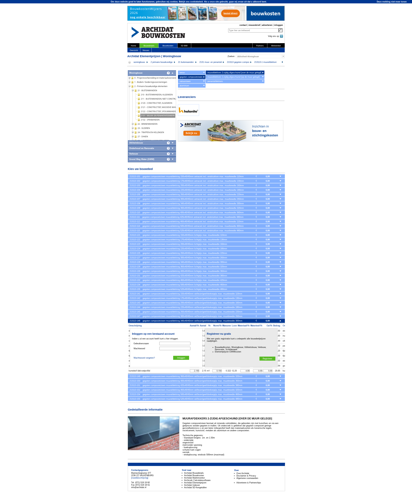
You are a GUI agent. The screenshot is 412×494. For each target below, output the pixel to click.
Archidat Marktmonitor (194, 478)
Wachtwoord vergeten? (144, 358)
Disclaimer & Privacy (246, 476)
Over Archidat (242, 473)
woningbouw (139, 62)
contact (243, 25)
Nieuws (146, 50)
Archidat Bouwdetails (194, 473)
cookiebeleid (196, 1)
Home (133, 46)
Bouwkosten (168, 46)
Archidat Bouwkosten (194, 475)
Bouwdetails (149, 46)
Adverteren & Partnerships (248, 482)
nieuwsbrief (254, 25)
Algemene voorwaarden (247, 478)
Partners (260, 46)
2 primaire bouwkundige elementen (167, 62)
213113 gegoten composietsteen (242, 62)
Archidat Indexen (192, 485)
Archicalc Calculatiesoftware (197, 480)
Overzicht (134, 50)
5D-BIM (184, 46)
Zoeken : (232, 56)
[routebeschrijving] (139, 478)
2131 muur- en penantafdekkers (214, 62)
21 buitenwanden (186, 62)
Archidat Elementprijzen (195, 482)
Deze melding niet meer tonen (392, 1)
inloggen (278, 25)
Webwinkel (276, 46)
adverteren (267, 25)
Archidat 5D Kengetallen (195, 487)
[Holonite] (188, 115)
